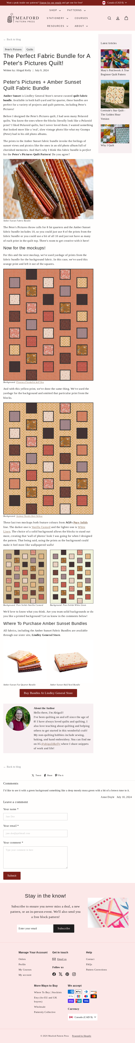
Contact (90, 959)
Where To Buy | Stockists (48, 992)
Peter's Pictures (13, 49)
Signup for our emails (50, 2)
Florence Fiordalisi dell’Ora (30, 382)
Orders (22, 959)
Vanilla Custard (41, 527)
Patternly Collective (44, 1012)
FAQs (89, 964)
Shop (53, 10)
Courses (81, 18)
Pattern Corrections (96, 969)
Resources (56, 26)
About (80, 26)
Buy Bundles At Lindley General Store (48, 693)
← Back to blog (12, 39)
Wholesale (39, 1006)
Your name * (11, 809)
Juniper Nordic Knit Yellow (29, 516)
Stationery (56, 18)
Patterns (75, 10)
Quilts (30, 49)
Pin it (60, 775)
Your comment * (13, 842)
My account (25, 975)
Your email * (11, 825)
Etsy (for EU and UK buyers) (45, 999)
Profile (22, 964)
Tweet (38, 775)
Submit (11, 875)
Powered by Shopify (81, 1036)
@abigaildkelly (50, 743)
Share (49, 775)
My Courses (25, 969)
